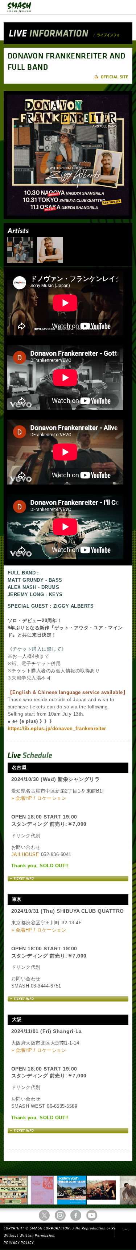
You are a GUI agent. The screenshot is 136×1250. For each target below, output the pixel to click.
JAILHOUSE (25, 854)
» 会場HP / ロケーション (38, 798)
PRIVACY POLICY (19, 1243)
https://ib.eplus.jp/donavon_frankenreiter (57, 728)
